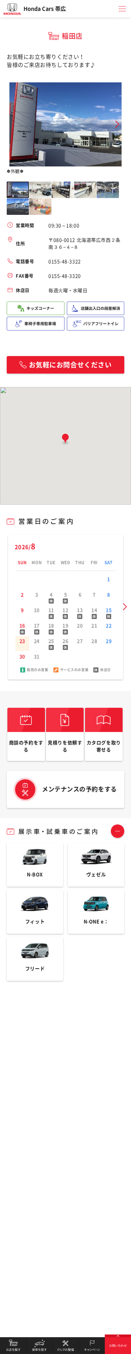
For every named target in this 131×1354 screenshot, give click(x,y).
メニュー (122, 8)
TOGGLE (117, 831)
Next (117, 124)
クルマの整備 (65, 1345)
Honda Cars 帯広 (45, 8)
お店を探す (13, 1345)
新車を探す (39, 1345)
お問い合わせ (118, 1345)
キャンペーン (92, 1345)
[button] (65, 440)
